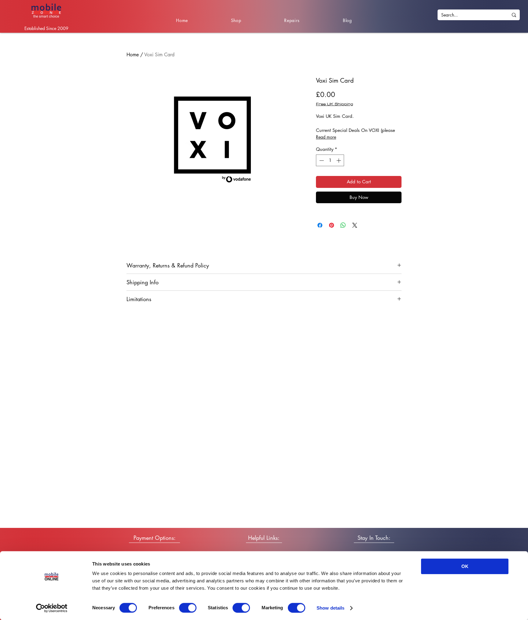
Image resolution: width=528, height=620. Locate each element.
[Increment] (339, 160)
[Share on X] (354, 225)
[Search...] (514, 14)
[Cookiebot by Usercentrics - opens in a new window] (52, 608)
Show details (330, 608)
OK (464, 566)
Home (133, 54)
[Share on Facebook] (320, 225)
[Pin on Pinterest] (331, 225)
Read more (326, 137)
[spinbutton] (330, 160)
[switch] (187, 608)
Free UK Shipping (334, 103)
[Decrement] (321, 160)
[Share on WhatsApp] (343, 225)
